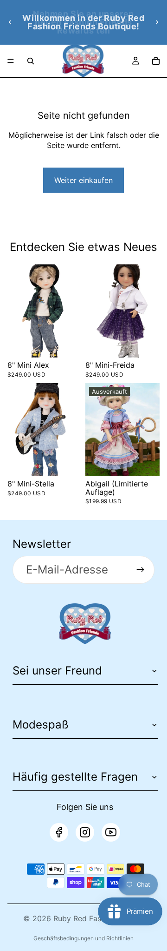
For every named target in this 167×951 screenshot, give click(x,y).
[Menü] (10, 61)
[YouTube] (111, 832)
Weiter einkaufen (83, 180)
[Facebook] (59, 832)
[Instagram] (85, 832)
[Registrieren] (140, 570)
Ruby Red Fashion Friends (98, 918)
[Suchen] (30, 61)
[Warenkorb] (156, 61)
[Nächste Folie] (157, 22)
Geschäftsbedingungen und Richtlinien (83, 938)
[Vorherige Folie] (10, 22)
